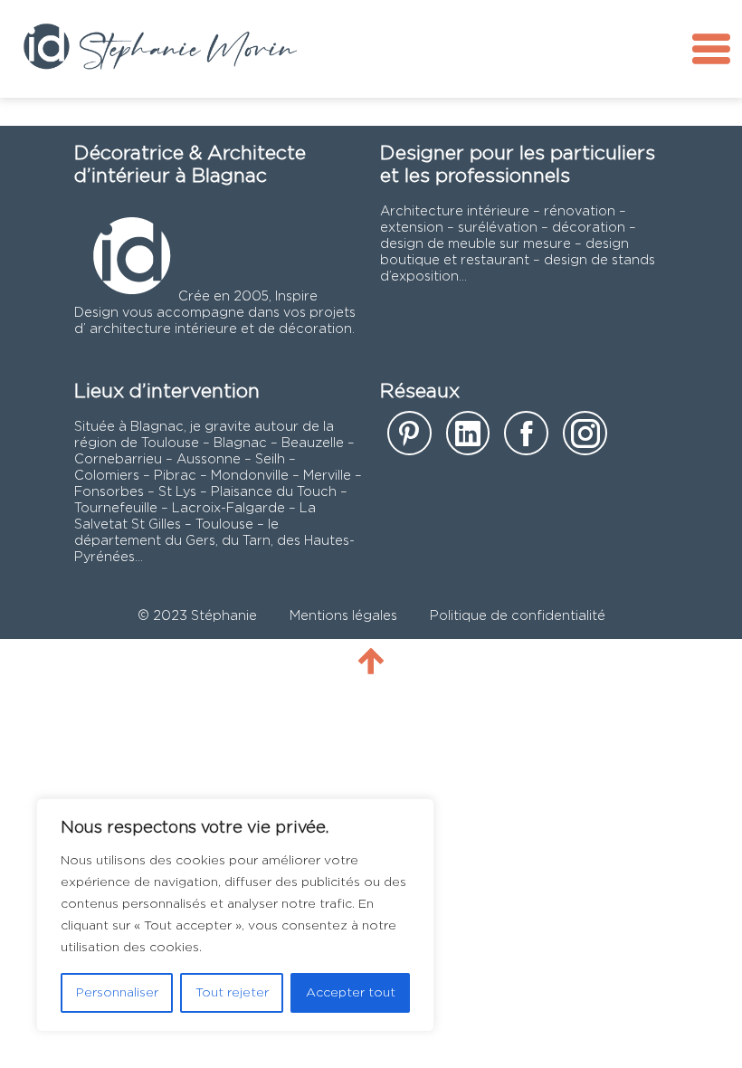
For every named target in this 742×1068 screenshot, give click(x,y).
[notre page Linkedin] (468, 439)
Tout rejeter (232, 993)
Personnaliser (117, 993)
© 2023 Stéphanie (197, 616)
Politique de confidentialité (517, 616)
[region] (235, 915)
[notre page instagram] (585, 439)
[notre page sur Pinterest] (409, 439)
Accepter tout (350, 993)
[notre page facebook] (526, 439)
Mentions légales (343, 616)
